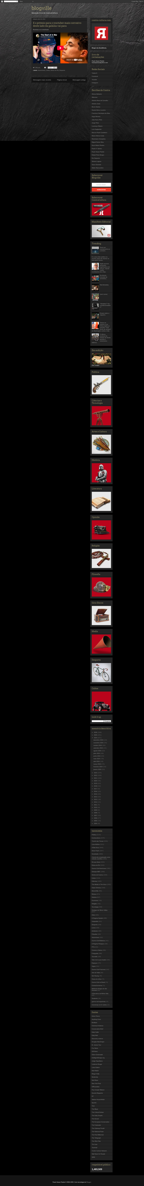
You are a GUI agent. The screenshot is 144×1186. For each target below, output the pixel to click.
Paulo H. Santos (97, 148)
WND (93, 1157)
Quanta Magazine (97, 1093)
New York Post (96, 1083)
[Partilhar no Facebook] (54, 68)
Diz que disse (96, 862)
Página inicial (62, 80)
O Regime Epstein (97, 918)
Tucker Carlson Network (99, 1151)
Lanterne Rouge (97, 1064)
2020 (95, 781)
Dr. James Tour (96, 1045)
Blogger (88, 1182)
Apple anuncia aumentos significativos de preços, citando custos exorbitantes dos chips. (101, 268)
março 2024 (97, 764)
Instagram (95, 82)
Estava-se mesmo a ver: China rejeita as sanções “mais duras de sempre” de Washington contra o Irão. (101, 327)
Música (94, 894)
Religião (94, 903)
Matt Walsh (95, 1070)
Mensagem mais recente (42, 80)
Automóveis (41, 70)
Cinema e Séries (97, 950)
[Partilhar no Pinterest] (56, 68)
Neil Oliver (95, 1080)
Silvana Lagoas (96, 161)
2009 (95, 810)
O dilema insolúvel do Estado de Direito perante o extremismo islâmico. (101, 338)
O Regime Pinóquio (98, 944)
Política (94, 834)
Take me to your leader (99, 960)
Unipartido (95, 921)
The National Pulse (98, 1131)
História (94, 897)
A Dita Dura (95, 847)
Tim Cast (94, 1144)
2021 (95, 778)
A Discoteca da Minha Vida (100, 993)
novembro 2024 (98, 742)
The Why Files (96, 1141)
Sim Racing (95, 976)
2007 (95, 815)
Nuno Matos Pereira (98, 145)
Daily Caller (95, 1032)
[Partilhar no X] (52, 68)
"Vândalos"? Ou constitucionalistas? (105, 305)
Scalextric (95, 998)
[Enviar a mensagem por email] (49, 68)
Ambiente (95, 931)
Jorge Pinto (95, 123)
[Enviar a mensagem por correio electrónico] (45, 67)
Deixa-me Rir (55, 70)
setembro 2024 (98, 748)
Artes (93, 915)
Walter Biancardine (97, 168)
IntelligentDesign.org (98, 1058)
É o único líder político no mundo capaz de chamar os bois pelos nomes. (100, 258)
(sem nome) (103, 294)
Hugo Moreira (96, 116)
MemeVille (95, 891)
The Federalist (96, 1125)
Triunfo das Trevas (97, 841)
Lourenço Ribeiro (97, 126)
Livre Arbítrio (96, 844)
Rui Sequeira (96, 158)
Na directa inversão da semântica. (103, 277)
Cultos (48, 70)
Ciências (94, 881)
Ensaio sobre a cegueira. (104, 314)
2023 (95, 772)
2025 (95, 735)
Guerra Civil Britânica (98, 940)
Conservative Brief (97, 1029)
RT (93, 1096)
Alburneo (94, 97)
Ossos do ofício (96, 979)
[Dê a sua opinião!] (51, 68)
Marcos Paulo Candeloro (99, 132)
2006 (95, 818)
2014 (95, 797)
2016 (95, 791)
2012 (95, 802)
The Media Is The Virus (99, 884)
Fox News (95, 1048)
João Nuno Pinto (97, 120)
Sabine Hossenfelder (98, 1099)
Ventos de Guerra (97, 875)
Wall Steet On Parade (98, 1154)
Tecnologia (95, 907)
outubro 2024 (97, 745)
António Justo (96, 103)
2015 (95, 794)
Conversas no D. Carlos (99, 1005)
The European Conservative (100, 1122)
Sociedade (95, 854)
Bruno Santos (96, 107)
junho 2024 (97, 756)
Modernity (95, 1077)
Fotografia (95, 953)
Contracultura (96, 838)
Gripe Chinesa (96, 887)
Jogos (94, 966)
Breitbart (94, 1022)
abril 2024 (96, 761)
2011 (95, 805)
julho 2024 (96, 753)
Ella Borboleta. (104, 285)
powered (38, 29)
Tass (93, 1106)
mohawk (46, 29)
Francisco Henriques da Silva (101, 113)
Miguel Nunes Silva (98, 142)
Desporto (62, 70)
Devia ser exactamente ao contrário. (105, 249)
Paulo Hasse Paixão (98, 152)
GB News (95, 1051)
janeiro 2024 (97, 769)
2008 (95, 812)
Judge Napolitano (97, 1061)
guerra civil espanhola (98, 1001)
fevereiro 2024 (98, 766)
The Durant (95, 1119)
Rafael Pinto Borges (98, 155)
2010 (95, 807)
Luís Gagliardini (96, 129)
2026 (95, 732)
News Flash (95, 850)
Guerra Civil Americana (99, 868)
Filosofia (94, 934)
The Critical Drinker (98, 1112)
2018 (95, 786)
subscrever (101, 190)
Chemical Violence (97, 1025)
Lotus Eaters (96, 1067)
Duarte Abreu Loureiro (99, 110)
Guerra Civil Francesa (98, 969)
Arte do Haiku (96, 972)
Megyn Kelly (95, 1074)
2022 (95, 775)
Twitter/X (94, 73)
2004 (95, 823)
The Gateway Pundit (98, 1128)
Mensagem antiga (79, 80)
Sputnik (94, 1102)
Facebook (95, 76)
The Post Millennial (98, 1135)
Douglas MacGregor (98, 1042)
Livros (94, 928)
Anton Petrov (96, 1016)
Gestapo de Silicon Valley (99, 910)
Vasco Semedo (96, 164)
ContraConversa (97, 985)
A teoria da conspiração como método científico (101, 858)
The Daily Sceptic (97, 1115)
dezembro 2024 (98, 740)
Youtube (94, 79)
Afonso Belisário (97, 94)
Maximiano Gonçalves (99, 139)
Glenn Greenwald (97, 1054)
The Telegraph (96, 1138)
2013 (95, 799)
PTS (93, 947)
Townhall (94, 1147)
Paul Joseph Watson (98, 1090)
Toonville (94, 956)
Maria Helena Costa (98, 136)
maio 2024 (96, 758)
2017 (95, 789)
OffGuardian (95, 1086)
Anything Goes (96, 1019)
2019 (95, 783)
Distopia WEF (96, 871)
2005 (95, 820)
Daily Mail (95, 1035)
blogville (41, 8)
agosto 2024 (97, 751)
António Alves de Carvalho (100, 100)
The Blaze (95, 1109)
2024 (95, 738)
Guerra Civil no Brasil (98, 982)
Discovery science (97, 1038)
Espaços (94, 963)
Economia (95, 900)
